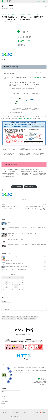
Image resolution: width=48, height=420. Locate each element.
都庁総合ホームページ (41, 1)
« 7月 (3, 293)
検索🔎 (43, 412)
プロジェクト (17, 412)
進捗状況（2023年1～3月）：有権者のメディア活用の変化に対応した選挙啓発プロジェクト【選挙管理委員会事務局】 (35, 208)
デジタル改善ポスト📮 (37, 412)
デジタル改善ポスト (9, 260)
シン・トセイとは (11, 412)
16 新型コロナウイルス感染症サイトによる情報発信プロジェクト (14, 14)
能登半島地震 (20, 318)
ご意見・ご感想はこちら (30, 186)
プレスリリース (5, 318)
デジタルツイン (34, 316)
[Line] (5, 54)
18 (6, 287)
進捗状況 (25, 199)
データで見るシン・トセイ (26, 412)
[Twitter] (3, 54)
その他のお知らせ (26, 316)
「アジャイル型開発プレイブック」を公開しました (15, 256)
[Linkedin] (11, 54)
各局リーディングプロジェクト (34, 14)
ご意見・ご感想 (5, 401)
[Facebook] (8, 54)
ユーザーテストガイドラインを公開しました (14, 263)
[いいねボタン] (2, 59)
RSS (4, 403)
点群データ (13, 318)
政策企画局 (11, 21)
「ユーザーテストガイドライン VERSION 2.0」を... (15, 269)
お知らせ (18, 316)
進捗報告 (26, 318)
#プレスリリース (5, 316)
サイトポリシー (5, 398)
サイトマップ (4, 396)
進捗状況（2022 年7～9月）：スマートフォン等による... (16, 266)
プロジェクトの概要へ (17, 186)
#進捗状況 (12, 316)
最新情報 (4, 412)
